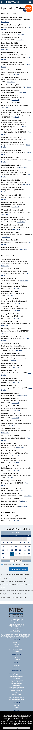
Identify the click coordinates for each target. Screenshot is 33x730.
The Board (16, 646)
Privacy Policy (16, 665)
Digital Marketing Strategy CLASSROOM (23, 578)
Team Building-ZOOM (20, 597)
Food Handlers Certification (16, 682)
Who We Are (16, 642)
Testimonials (16, 659)
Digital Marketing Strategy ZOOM (21, 574)
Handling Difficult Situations (16, 676)
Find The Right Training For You (16, 673)
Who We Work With (16, 648)
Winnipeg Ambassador (16, 689)
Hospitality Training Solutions (16, 649)
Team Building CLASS (20, 594)
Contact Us (16, 651)
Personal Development (16, 696)
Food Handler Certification (20, 581)
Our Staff (16, 644)
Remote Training (16, 694)
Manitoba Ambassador (16, 690)
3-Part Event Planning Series (16, 697)
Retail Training (16, 685)
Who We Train (16, 674)
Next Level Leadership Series (16, 699)
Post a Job (16, 705)
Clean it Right (16, 678)
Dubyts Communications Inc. (16, 631)
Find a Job (16, 707)
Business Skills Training (17, 680)
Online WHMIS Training (16, 683)
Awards (16, 657)
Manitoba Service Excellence (16, 687)
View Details (5, 22)
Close (16, 728)
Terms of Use (16, 667)
